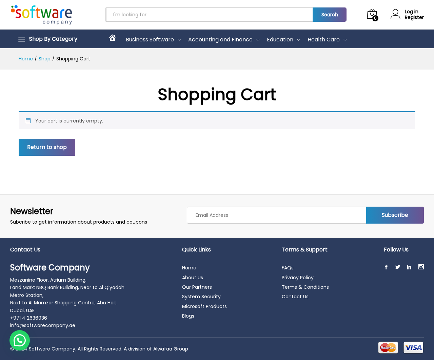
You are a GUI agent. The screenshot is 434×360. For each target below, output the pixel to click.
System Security (201, 296)
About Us (192, 277)
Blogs (188, 315)
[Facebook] (386, 267)
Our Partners (197, 287)
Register (414, 17)
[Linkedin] (409, 267)
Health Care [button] (324, 39)
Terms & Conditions (305, 287)
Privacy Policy (298, 277)
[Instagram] (421, 267)
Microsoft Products (204, 306)
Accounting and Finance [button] (220, 39)
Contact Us (295, 296)
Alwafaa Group (170, 348)
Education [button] (280, 39)
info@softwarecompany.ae (42, 325)
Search (329, 14)
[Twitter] (397, 267)
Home (189, 267)
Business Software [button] (150, 39)
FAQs (288, 267)
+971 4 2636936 (28, 318)
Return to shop (47, 147)
